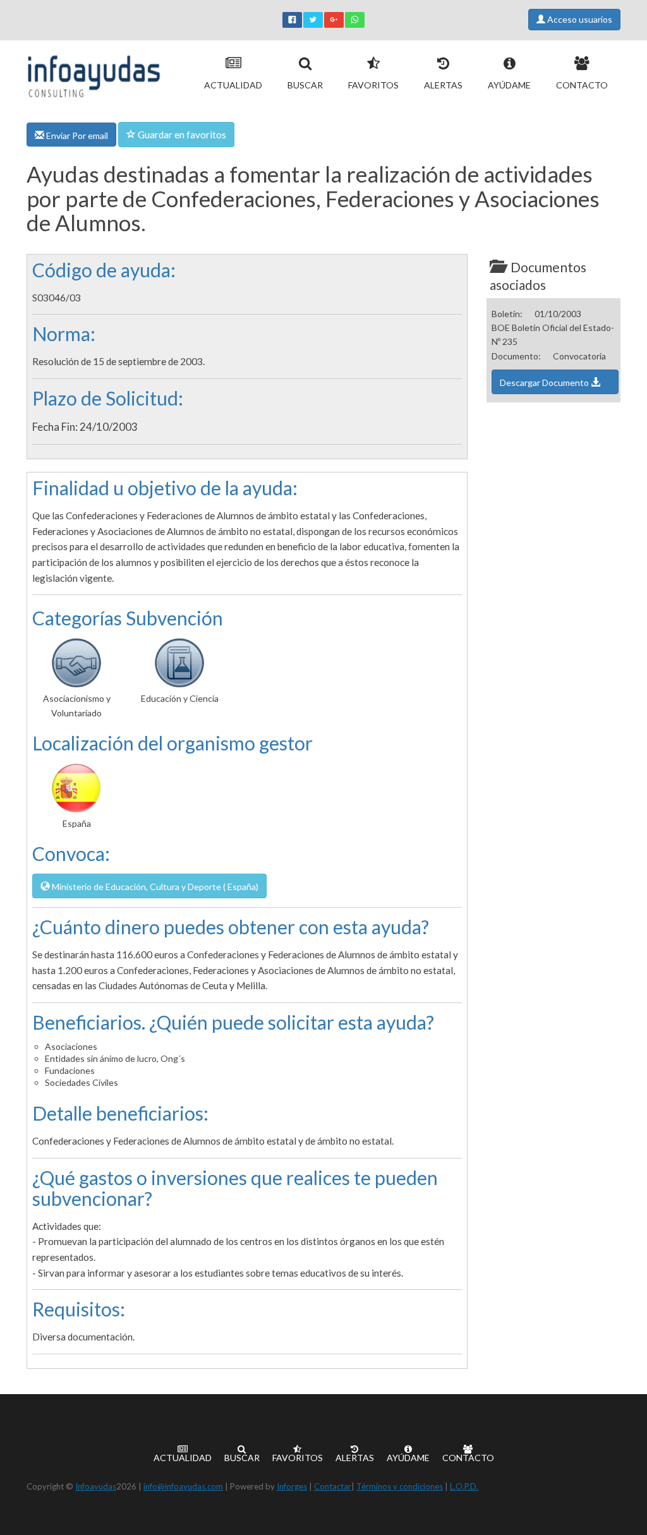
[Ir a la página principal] (94, 73)
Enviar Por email (76, 135)
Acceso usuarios (578, 19)
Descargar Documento (545, 382)
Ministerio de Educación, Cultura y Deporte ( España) (154, 886)
